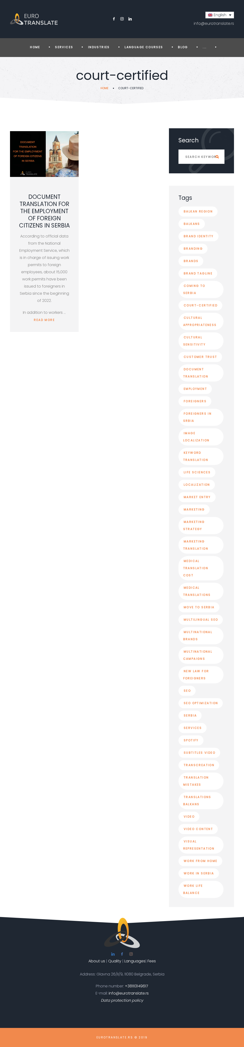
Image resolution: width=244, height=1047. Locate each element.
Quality (114, 961)
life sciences (197, 472)
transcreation (199, 765)
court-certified (201, 305)
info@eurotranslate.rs (214, 23)
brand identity (199, 236)
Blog (183, 47)
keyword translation (195, 456)
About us (96, 961)
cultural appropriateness (200, 321)
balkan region (198, 211)
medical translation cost (195, 568)
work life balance (193, 889)
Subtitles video (199, 753)
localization (197, 485)
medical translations (197, 591)
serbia (190, 715)
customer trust (200, 357)
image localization (196, 436)
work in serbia (199, 873)
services (193, 728)
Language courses (144, 47)
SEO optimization (201, 703)
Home (35, 47)
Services (64, 47)
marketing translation (195, 545)
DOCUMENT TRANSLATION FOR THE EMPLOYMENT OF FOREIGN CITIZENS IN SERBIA (44, 211)
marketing (194, 509)
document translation (195, 372)
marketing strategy (194, 525)
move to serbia (199, 607)
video (189, 817)
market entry (197, 497)
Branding (193, 249)
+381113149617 (136, 986)
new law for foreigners (196, 674)
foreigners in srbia (197, 417)
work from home (201, 861)
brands (191, 261)
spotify (191, 740)
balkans (192, 224)
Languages (134, 961)
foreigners (195, 401)
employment (195, 389)
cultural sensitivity (194, 340)
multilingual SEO (201, 620)
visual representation (199, 845)
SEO (187, 691)
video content (198, 829)
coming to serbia (194, 289)
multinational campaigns (198, 655)
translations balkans (197, 800)
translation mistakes (196, 781)
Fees (151, 961)
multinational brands (198, 635)
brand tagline (198, 273)
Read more (44, 320)
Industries (99, 47)
